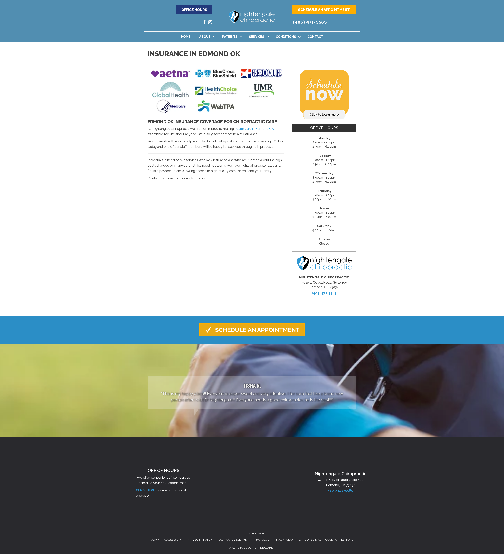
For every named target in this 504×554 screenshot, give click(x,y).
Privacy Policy (283, 539)
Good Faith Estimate (339, 539)
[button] (194, 9)
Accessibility (173, 539)
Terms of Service (309, 539)
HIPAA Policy (261, 539)
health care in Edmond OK (254, 129)
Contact (315, 37)
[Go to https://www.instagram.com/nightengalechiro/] (210, 22)
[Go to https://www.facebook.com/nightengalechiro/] (204, 22)
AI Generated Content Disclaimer (252, 547)
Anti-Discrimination (199, 539)
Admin (155, 539)
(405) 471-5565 (310, 22)
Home (185, 37)
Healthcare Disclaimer (232, 539)
